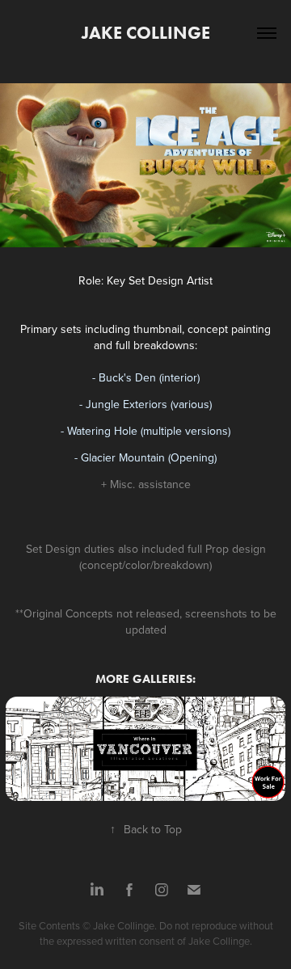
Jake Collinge (146, 33)
